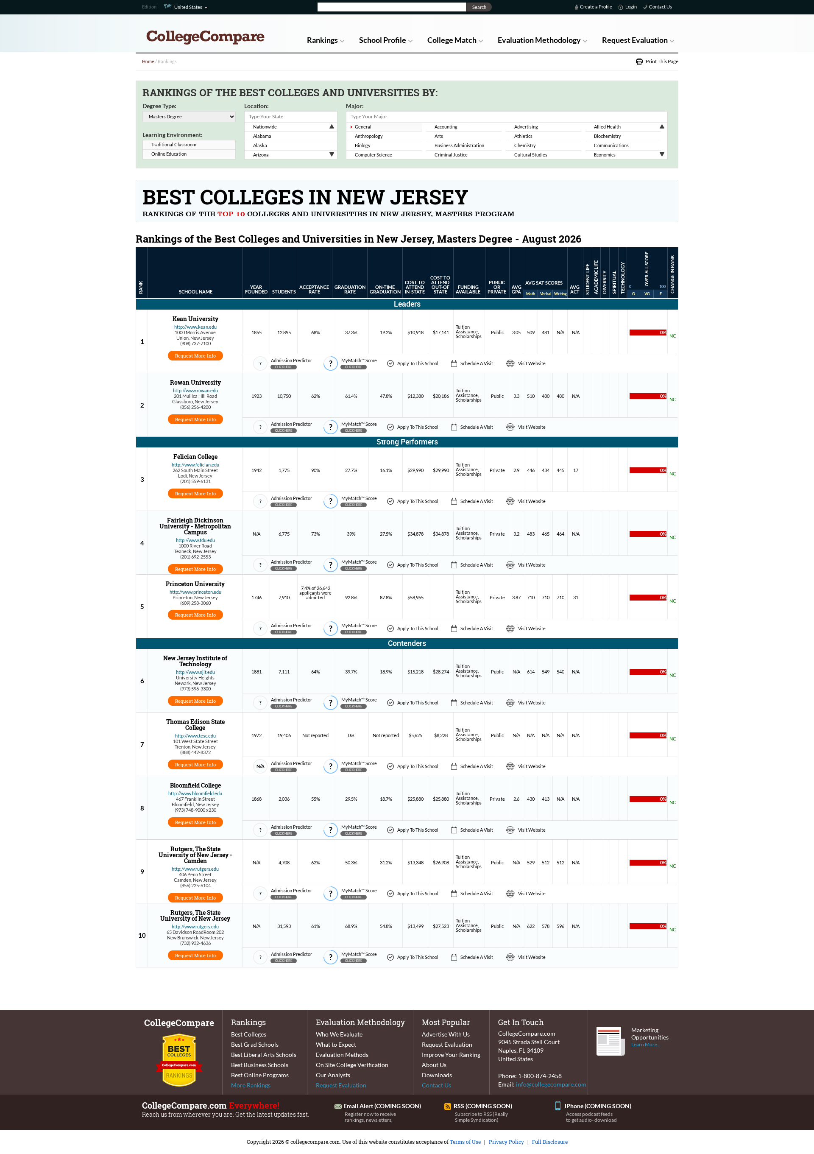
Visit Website (532, 363)
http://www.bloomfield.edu (195, 793)
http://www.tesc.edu (195, 735)
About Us (434, 1064)
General (363, 126)
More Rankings (250, 1085)
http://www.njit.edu (195, 672)
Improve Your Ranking (451, 1054)
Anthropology (369, 136)
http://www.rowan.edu (195, 390)
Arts (439, 136)
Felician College (195, 457)
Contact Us (660, 6)
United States (188, 7)
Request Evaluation (635, 40)
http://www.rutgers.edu (195, 869)
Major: (355, 106)
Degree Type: (159, 106)
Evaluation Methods (342, 1054)
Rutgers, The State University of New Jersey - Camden (195, 855)
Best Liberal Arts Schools (263, 1054)
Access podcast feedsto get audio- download (591, 1117)
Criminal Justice (451, 154)
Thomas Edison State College (195, 725)
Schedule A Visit (476, 363)
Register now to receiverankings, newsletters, (370, 1117)
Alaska (260, 145)
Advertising (526, 126)
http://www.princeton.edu (195, 592)
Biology (363, 145)
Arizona (261, 154)
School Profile (382, 40)
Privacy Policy (506, 1141)
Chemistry (525, 145)
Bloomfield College (195, 785)
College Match (452, 40)
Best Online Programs (260, 1075)
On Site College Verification (352, 1064)
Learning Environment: (172, 135)
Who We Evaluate (339, 1034)
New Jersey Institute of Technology (195, 661)
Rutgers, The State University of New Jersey (195, 915)
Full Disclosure (550, 1141)
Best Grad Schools (255, 1044)
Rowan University (195, 382)
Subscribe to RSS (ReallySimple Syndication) (481, 1117)
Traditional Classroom (173, 144)
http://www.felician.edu (195, 464)
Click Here (283, 367)
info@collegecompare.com (551, 1084)
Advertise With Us (446, 1034)
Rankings (322, 40)
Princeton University (195, 584)
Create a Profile (596, 6)
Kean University (195, 319)
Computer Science (373, 154)
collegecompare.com (315, 1141)
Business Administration (459, 145)
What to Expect (336, 1044)
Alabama (262, 136)
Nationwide (265, 126)
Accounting (446, 126)
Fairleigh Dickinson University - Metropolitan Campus (195, 526)
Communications (611, 145)
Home (148, 61)
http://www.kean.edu (195, 327)
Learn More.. (645, 1044)
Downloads (437, 1075)
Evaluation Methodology (539, 40)
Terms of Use (465, 1141)
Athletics (523, 136)
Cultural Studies (530, 154)
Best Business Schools (259, 1064)
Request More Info (195, 355)
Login (631, 6)
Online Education (169, 153)
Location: (256, 106)
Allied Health (607, 126)
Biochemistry (607, 136)
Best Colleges (248, 1034)
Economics (605, 154)
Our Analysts (333, 1075)
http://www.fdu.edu (195, 540)
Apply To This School (417, 363)
